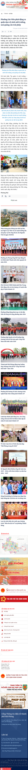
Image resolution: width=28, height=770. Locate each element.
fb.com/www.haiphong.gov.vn (10, 748)
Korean (17, 7)
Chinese (22, 7)
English (8, 7)
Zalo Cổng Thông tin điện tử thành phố (11, 751)
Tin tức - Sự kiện (8, 13)
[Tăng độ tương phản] (8, 31)
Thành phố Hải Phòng (16, 5)
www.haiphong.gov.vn (4, 762)
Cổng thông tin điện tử (13, 2)
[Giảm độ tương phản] (11, 31)
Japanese (13, 7)
